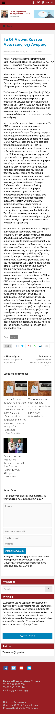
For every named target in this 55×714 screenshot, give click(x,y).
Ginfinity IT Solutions (27, 708)
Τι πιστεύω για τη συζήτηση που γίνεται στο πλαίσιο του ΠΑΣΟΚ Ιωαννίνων (39, 406)
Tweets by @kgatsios (13, 652)
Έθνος (13, 337)
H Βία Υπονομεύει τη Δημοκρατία (13, 359)
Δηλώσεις (39, 52)
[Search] (48, 589)
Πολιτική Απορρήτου (14, 702)
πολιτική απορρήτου (26, 624)
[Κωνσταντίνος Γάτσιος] (27, 13)
